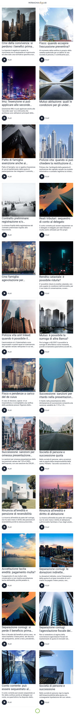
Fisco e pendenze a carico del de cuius (18, 395)
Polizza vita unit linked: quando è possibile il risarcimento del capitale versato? (17, 336)
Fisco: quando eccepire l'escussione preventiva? (54, 45)
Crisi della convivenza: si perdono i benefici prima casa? (17, 44)
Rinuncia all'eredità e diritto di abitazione (52, 512)
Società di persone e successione (52, 687)
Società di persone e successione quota (52, 453)
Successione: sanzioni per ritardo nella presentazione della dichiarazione (56, 395)
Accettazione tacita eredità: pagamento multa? (18, 570)
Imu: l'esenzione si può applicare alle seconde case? (16, 103)
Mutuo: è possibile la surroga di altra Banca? (53, 337)
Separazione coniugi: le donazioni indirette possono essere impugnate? (53, 570)
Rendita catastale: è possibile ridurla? (51, 278)
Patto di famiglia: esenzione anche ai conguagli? (14, 161)
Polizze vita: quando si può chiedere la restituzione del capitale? (56, 161)
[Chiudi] (3, 3)
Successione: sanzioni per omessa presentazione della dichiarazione (18, 453)
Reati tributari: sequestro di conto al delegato (54, 220)
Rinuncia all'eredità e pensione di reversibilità (17, 512)
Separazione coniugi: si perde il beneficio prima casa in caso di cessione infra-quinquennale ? (17, 629)
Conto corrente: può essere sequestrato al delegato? (15, 687)
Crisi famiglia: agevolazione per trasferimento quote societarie (14, 278)
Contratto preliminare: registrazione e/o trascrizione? (15, 220)
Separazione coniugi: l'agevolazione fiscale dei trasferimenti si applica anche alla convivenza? (55, 629)
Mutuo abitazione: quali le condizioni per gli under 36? (55, 103)
